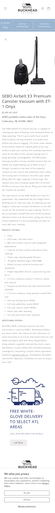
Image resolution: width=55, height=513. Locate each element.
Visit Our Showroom (44, 25)
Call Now (18, 443)
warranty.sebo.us (20, 355)
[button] (5, 8)
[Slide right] (33, 90)
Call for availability (22, 25)
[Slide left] (22, 90)
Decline (26, 500)
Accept (27, 493)
